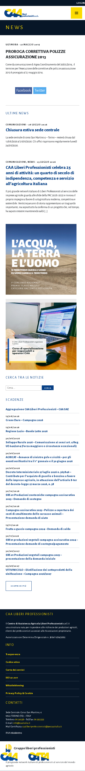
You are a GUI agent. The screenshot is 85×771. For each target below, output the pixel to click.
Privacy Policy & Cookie (19, 693)
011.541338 (19, 719)
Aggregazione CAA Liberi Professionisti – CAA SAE (37, 409)
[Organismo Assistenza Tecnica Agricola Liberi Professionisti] (38, 756)
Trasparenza (13, 654)
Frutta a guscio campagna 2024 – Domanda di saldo (38, 529)
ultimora (12, 44)
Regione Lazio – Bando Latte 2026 (27, 431)
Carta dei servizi (15, 670)
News (31, 162)
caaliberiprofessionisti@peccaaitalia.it (42, 726)
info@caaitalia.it (21, 723)
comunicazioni (16, 125)
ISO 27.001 (12, 677)
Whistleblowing (15, 685)
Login (80, 3)
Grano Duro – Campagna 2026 (24, 420)
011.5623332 (39, 719)
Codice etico (13, 662)
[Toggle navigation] (76, 13)
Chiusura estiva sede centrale (32, 130)
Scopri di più (18, 586)
